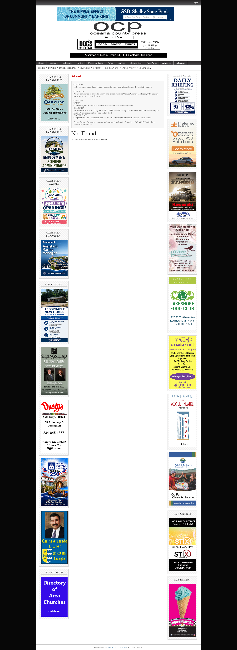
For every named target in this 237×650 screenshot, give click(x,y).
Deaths (52, 68)
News (110, 63)
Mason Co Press (95, 63)
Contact (121, 63)
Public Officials (68, 68)
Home (41, 63)
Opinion (97, 68)
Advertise (166, 63)
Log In (195, 3)
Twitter (80, 63)
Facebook (53, 63)
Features (85, 68)
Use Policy (152, 63)
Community (145, 68)
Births (41, 68)
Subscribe (180, 63)
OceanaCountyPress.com (118, 647)
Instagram (67, 63)
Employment (128, 68)
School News (111, 68)
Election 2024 (136, 63)
